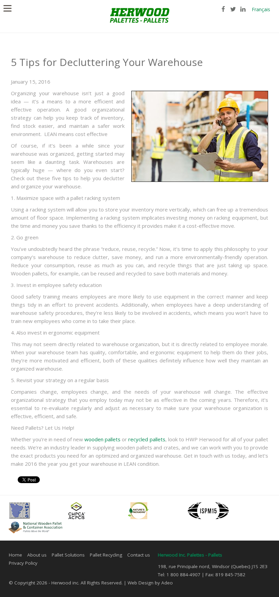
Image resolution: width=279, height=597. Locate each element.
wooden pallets (102, 439)
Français (261, 9)
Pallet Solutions (68, 555)
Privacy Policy (23, 563)
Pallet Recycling (106, 555)
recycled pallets (146, 439)
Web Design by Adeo (150, 583)
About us (37, 555)
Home (15, 555)
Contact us (138, 555)
